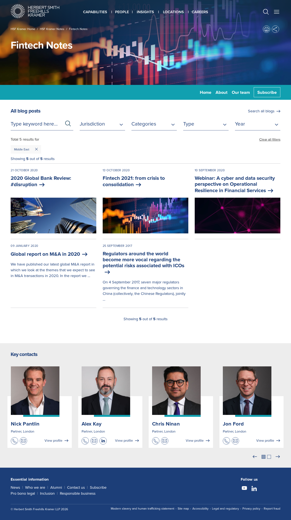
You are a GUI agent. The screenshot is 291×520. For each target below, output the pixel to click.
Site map (183, 508)
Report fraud (272, 508)
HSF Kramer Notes (52, 29)
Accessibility (200, 508)
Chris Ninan (166, 423)
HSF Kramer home (23, 29)
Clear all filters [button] (269, 139)
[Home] (40, 11)
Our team (241, 92)
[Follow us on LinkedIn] (254, 489)
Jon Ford (233, 423)
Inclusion (47, 493)
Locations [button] (173, 11)
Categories (143, 123)
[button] (266, 12)
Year (240, 123)
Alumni (56, 487)
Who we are (35, 487)
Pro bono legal (23, 493)
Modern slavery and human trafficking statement (142, 508)
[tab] (263, 457)
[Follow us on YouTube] (244, 489)
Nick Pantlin (25, 423)
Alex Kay (92, 423)
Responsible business (77, 493)
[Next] (277, 456)
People (122, 11)
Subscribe (267, 92)
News (15, 487)
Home (205, 92)
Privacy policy (251, 508)
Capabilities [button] (95, 11)
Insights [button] (145, 11)
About (222, 92)
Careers (200, 11)
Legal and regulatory (225, 508)
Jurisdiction (92, 123)
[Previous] (254, 456)
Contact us (76, 487)
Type (188, 123)
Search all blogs (261, 111)
